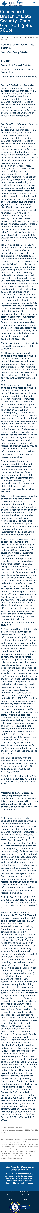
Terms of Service (13, 1195)
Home (2, 37)
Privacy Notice (27, 1195)
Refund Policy (13, 1199)
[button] (34, 3)
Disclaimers (26, 1199)
